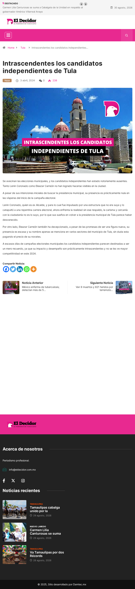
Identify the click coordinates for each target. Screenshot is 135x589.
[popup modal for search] (126, 35)
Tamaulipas (36, 504)
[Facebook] (6, 269)
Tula (23, 47)
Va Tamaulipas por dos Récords (47, 554)
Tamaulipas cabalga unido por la (45, 509)
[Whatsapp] (27, 269)
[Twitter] (13, 269)
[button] (81, 4)
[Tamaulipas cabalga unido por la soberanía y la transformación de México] (14, 509)
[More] (33, 269)
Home (11, 47)
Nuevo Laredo (38, 526)
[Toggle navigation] (8, 35)
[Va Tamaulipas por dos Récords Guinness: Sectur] (14, 554)
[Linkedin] (20, 269)
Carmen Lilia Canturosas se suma (45, 531)
